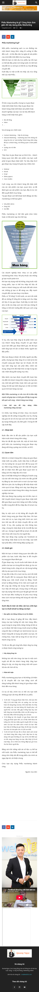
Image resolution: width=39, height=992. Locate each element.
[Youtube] (25, 987)
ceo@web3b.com (26, 974)
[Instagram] (19, 987)
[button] (36, 2)
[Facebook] (14, 987)
